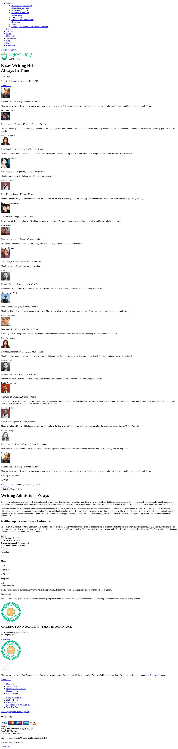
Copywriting (16, 15)
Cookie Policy (12, 691)
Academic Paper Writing (21, 5)
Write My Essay (12, 707)
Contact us (10, 45)
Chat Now (5, 77)
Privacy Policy (12, 693)
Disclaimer (10, 684)
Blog (8, 41)
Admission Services (19, 10)
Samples (9, 31)
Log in (13, 50)
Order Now (6, 86)
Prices (8, 29)
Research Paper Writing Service (19, 705)
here (18, 733)
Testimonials (11, 38)
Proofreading (16, 17)
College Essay (12, 700)
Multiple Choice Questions (22, 19)
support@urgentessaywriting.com (15, 711)
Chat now (5, 487)
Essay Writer (11, 702)
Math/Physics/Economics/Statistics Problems (29, 27)
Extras (8, 34)
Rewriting (15, 22)
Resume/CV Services (20, 12)
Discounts (10, 36)
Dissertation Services (20, 8)
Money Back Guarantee (16, 689)
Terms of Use (155, 675)
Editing (14, 24)
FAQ (8, 43)
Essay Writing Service (15, 698)
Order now (5, 50)
